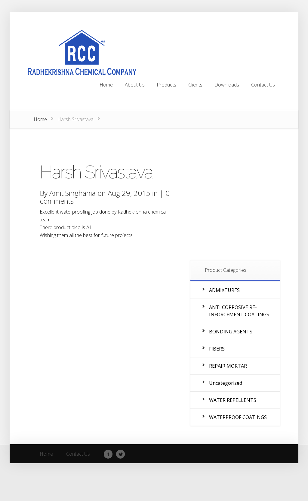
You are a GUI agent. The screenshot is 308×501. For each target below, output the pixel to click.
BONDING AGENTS (230, 331)
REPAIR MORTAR (228, 366)
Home (40, 119)
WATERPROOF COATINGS (238, 417)
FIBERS (217, 348)
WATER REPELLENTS (232, 400)
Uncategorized (225, 383)
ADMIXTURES (224, 290)
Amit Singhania (72, 193)
